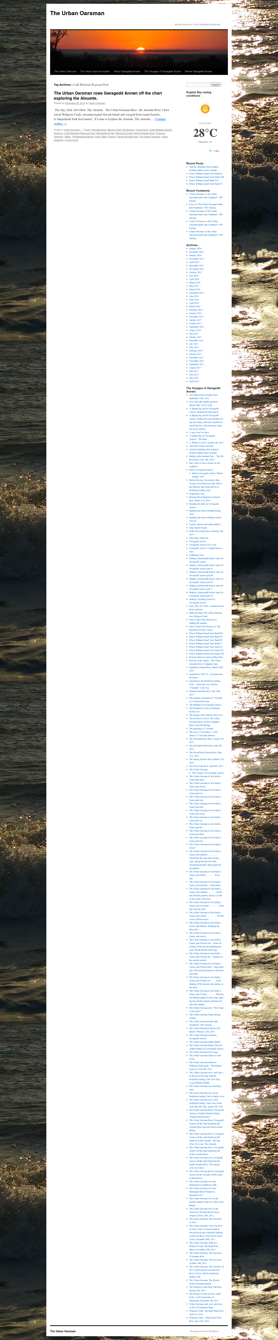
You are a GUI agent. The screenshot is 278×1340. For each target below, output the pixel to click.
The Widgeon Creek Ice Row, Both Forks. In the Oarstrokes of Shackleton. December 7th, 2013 (205, 1297)
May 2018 (194, 299)
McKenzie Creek (124, 133)
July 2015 (193, 333)
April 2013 (194, 381)
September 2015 (196, 326)
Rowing (112, 136)
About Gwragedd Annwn (127, 71)
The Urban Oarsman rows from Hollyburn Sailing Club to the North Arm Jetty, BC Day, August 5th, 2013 (206, 1103)
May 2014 (194, 347)
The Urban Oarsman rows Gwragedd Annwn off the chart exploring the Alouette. (108, 95)
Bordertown (128, 129)
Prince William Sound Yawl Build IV (206, 636)
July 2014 (193, 343)
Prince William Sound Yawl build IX (205, 173)
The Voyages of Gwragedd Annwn (162, 71)
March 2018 (194, 306)
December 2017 (196, 316)
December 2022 (196, 265)
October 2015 (195, 323)
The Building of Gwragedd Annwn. (205, 704)
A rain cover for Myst (199, 432)
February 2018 (196, 309)
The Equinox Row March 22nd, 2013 (206, 714)
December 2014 (196, 340)
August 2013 (195, 367)
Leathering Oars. (196, 554)
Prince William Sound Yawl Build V (205, 643)
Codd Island (142, 129)
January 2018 (195, 313)
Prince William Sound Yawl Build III (206, 633)
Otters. (67, 136)
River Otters (101, 136)
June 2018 (194, 296)
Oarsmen (58, 136)
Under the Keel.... (73, 129)
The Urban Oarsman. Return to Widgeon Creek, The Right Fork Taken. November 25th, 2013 (203, 1246)
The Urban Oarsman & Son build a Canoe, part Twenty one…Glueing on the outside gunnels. (206, 956)
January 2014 (195, 353)
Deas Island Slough (198, 527)
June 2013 (194, 374)
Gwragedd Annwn (105, 133)
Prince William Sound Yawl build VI (205, 183)
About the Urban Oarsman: (201, 445)
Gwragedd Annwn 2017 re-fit (202, 544)
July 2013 (193, 370)
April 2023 (194, 261)
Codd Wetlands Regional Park (79, 133)
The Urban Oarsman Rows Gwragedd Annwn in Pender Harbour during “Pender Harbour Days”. (206, 1113)
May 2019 (194, 285)
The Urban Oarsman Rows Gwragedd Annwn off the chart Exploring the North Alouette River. (206, 1151)
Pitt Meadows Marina (83, 136)
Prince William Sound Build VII (203, 180)
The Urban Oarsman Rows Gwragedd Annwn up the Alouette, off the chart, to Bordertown (206, 1174)
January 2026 (195, 248)
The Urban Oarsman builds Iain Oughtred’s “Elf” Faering (206, 197)
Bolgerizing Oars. (197, 493)
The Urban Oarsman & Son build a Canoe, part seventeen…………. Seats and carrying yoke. (206, 905)
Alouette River (99, 129)
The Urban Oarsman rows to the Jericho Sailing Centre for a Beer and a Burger (206, 1202)
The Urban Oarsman (77, 13)
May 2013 (194, 377)
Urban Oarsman (97, 103)
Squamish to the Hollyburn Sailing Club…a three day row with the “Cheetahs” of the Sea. (204, 684)
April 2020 (194, 279)
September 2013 (196, 364)
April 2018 (194, 302)
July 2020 (193, 275)
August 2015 (195, 330)
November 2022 (196, 268)
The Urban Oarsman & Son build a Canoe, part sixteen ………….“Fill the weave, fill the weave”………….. (206, 916)
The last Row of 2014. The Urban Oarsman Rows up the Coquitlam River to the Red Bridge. (204, 722)
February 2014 (196, 350)
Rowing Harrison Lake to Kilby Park (206, 656)
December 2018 (196, 292)
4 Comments (71, 139)
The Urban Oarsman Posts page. (203, 1051)
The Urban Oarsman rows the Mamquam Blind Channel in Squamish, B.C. (202, 1191)
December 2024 (196, 251)
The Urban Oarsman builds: (95, 71)
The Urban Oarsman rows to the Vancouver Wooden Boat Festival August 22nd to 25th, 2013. (204, 1212)
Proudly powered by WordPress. (204, 1331)
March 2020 (194, 282)
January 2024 (195, 255)
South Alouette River (127, 136)
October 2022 (195, 272)
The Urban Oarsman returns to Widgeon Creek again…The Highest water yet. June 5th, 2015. (205, 1065)
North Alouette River (144, 133)
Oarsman (160, 133)
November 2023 (196, 258)
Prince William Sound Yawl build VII (206, 650)
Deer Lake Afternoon (198, 537)
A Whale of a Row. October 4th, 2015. (206, 442)
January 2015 (195, 336)
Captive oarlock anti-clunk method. (205, 524)
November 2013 (196, 360)
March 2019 (194, 289)
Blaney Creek (114, 129)
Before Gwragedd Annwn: (199, 71)
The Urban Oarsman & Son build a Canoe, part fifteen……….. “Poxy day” (205, 875)
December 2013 (196, 357)
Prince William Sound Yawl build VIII (206, 176)
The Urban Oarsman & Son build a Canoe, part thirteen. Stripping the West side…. (205, 926)
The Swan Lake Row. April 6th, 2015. (206, 765)
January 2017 (195, 319)
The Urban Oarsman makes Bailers (205, 1041)
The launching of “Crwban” (201, 728)
